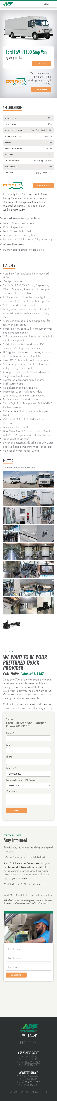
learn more (41, 89)
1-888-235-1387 (32, 674)
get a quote (41, 63)
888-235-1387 (32, 1062)
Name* (10, 733)
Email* (9, 744)
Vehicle (10, 718)
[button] (49, 4)
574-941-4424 (30, 1065)
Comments (11, 791)
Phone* (10, 756)
